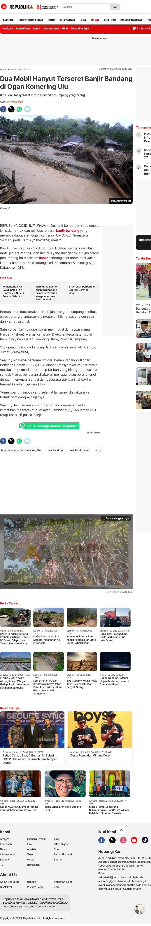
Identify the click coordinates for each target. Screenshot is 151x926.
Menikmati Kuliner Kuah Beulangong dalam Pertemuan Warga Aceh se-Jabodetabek (47, 293)
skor (51, 20)
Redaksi (32, 881)
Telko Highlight (80, 28)
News (13, 69)
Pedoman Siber (63, 881)
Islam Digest (61, 844)
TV (1, 864)
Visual (30, 859)
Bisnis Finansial (131, 20)
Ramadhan (33, 864)
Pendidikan (23, 28)
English (58, 859)
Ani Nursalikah (14, 101)
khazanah (67, 20)
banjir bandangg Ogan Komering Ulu (21, 450)
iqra (83, 20)
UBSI (65, 28)
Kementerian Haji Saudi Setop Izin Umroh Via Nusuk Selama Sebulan (13, 291)
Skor (56, 838)
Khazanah (6, 844)
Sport (36, 28)
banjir (43, 258)
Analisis (31, 849)
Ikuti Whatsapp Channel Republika (52, 426)
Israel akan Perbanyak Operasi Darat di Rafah (82, 289)
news (95, 20)
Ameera (4, 838)
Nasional (7, 28)
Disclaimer (6, 886)
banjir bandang (67, 230)
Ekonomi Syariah (31, 20)
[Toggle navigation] (4, 7)
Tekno (30, 854)
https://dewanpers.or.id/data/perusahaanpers (30, 906)
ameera (8, 20)
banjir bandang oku (79, 450)
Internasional (51, 28)
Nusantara (25, 69)
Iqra (29, 844)
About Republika (10, 881)
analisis (109, 20)
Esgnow (5, 859)
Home (3, 69)
